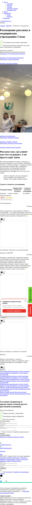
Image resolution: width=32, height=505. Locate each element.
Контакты (7, 18)
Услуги (6, 2)
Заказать (3, 468)
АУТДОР (10, 4)
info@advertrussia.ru (6, 448)
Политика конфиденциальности (9, 457)
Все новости (4, 395)
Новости (9, 16)
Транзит (9, 7)
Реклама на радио (12, 8)
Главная (2, 26)
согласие (9, 472)
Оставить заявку (5, 435)
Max (1, 454)
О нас (9, 15)
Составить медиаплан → (14, 311)
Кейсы (5, 12)
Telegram (2, 451)
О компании (7, 13)
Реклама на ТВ (11, 10)
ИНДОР (9, 5)
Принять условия (5, 496)
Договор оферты (16, 461)
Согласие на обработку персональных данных (13, 458)
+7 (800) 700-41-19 (5, 21)
